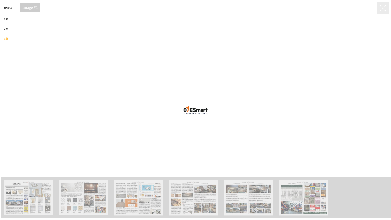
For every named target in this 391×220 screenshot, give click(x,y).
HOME (8, 7)
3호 (6, 38)
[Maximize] (383, 7)
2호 (6, 28)
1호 (6, 19)
